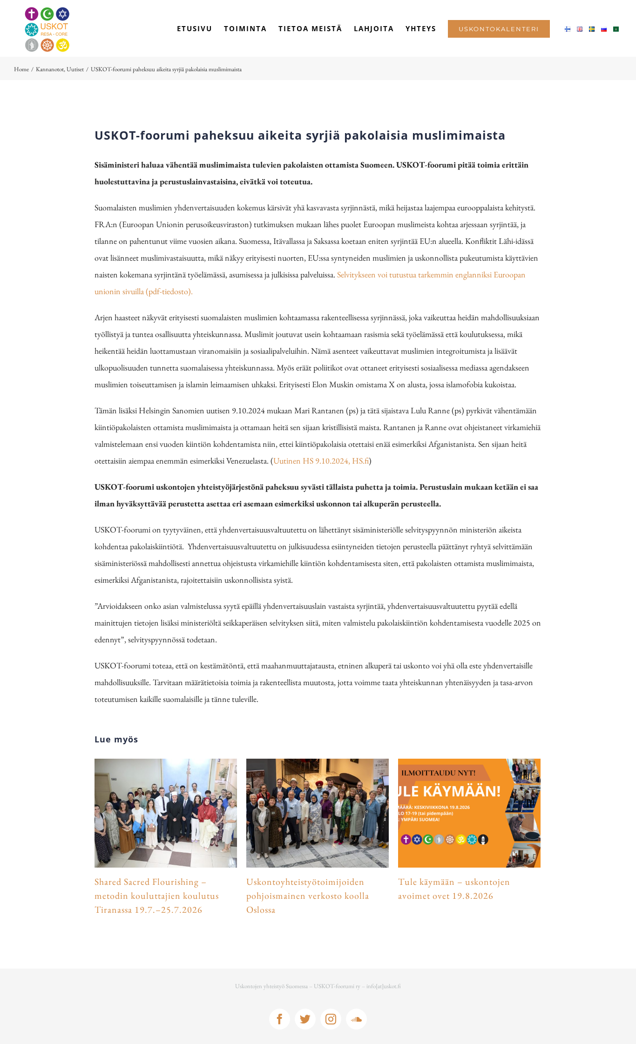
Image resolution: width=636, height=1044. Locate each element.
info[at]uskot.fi (383, 986)
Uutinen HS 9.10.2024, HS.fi (321, 460)
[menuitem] (194, 28)
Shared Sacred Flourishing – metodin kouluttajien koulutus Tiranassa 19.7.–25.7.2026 (157, 896)
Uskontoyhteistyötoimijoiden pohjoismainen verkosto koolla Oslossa (307, 896)
